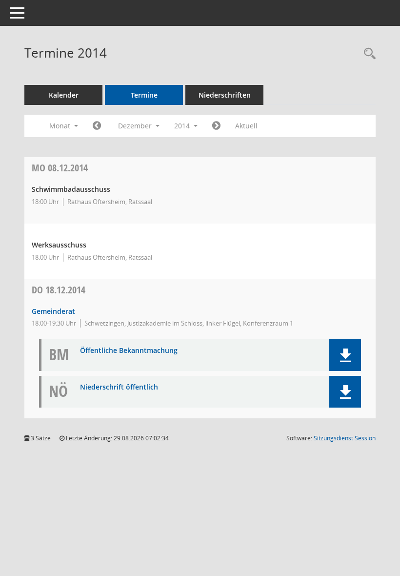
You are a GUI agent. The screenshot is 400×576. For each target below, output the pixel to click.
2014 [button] (183, 125)
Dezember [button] (136, 125)
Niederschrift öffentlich (119, 387)
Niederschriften (225, 95)
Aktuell (246, 125)
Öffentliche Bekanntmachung (129, 351)
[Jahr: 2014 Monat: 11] (96, 126)
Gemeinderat (53, 311)
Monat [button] (60, 125)
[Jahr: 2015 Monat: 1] (216, 126)
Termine (144, 95)
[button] (345, 355)
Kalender (64, 95)
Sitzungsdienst (345, 438)
